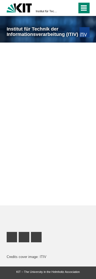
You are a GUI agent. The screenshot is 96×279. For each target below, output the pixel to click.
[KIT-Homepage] (19, 7)
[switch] (64, 8)
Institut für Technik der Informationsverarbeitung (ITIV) (46, 11)
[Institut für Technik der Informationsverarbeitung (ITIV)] (84, 32)
